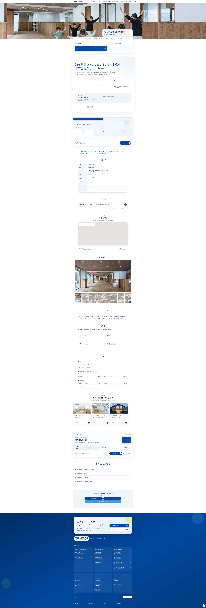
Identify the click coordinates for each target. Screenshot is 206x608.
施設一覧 (113, 1)
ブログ (121, 1)
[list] (103, 414)
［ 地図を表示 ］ (91, 171)
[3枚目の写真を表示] (92, 295)
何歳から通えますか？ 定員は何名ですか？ (85, 469)
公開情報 (105, 603)
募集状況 (90, 38)
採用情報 (135, 1)
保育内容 (106, 38)
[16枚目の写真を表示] (128, 300)
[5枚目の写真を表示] (106, 295)
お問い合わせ (93, 498)
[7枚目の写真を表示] (120, 295)
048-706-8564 (78, 580)
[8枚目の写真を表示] (128, 295)
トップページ (94, 1)
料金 (115, 38)
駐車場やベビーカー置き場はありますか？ (85, 481)
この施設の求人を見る (103, 501)
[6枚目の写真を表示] (113, 295)
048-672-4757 (98, 590)
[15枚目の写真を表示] (120, 300)
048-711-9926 (78, 585)
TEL (112, 498)
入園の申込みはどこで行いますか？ (84, 477)
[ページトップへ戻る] (204, 605)
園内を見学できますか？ (82, 473)
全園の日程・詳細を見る (127, 453)
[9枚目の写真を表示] (78, 300)
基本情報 (85, 38)
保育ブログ (76, 603)
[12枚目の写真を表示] (99, 300)
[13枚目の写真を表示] (106, 300)
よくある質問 (120, 38)
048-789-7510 (98, 580)
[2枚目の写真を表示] (85, 295)
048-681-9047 (117, 580)
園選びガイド (101, 38)
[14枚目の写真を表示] (113, 300)
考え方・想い (99, 1)
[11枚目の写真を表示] (92, 300)
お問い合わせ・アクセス (128, 1)
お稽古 (109, 1)
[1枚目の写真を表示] (78, 295)
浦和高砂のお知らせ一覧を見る (119, 208)
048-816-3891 (98, 585)
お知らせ (117, 1)
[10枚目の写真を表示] (85, 300)
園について (105, 1)
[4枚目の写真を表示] (99, 295)
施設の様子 (95, 38)
